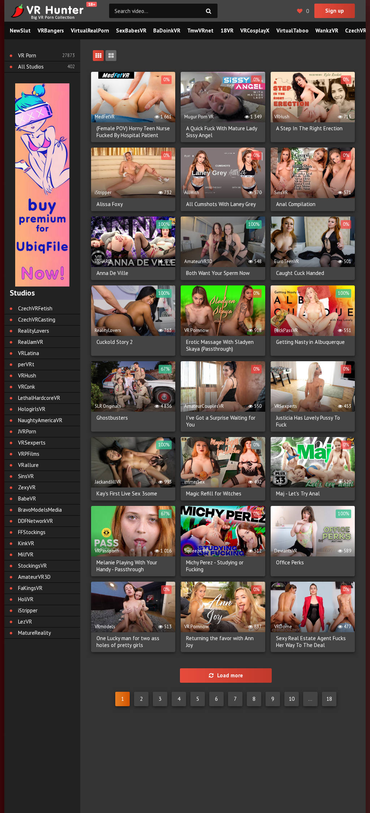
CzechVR (355, 30)
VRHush (27, 375)
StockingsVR (32, 565)
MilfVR (26, 554)
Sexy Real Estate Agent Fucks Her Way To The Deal (311, 641)
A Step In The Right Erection (309, 128)
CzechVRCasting (36, 319)
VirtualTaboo (292, 30)
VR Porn (27, 55)
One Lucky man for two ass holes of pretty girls (127, 641)
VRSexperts (32, 442)
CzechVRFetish (35, 308)
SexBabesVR (131, 30)
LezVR (25, 621)
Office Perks (290, 562)
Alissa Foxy (109, 204)
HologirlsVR (32, 409)
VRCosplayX (255, 30)
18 (329, 698)
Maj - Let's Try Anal (298, 493)
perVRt (26, 364)
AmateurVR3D (34, 576)
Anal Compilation (295, 204)
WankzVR (326, 30)
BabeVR (27, 498)
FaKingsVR (30, 588)
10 (291, 698)
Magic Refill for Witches (213, 493)
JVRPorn (27, 431)
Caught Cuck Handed (300, 273)
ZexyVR (27, 487)
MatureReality (34, 632)
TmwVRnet (200, 30)
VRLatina (28, 353)
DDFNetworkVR (35, 520)
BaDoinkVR (166, 30)
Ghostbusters (112, 417)
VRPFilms (28, 453)
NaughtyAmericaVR (40, 420)
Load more (230, 675)
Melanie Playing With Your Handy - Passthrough (126, 566)
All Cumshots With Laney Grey (221, 204)
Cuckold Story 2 (114, 341)
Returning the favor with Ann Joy (220, 641)
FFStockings (32, 532)
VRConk (26, 386)
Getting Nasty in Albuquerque (310, 341)
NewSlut (20, 30)
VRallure (28, 465)
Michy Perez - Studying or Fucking (215, 566)
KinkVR (26, 543)
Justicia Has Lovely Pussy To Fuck (308, 421)
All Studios (31, 66)
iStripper (28, 610)
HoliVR (26, 599)
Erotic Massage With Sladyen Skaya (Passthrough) (220, 345)
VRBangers (51, 30)
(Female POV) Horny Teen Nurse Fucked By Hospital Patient (133, 132)
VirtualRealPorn (90, 30)
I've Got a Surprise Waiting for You (220, 421)
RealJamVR (30, 341)
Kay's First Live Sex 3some (126, 493)
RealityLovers (33, 330)
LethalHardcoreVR (39, 397)
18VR (226, 30)
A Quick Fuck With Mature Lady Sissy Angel (221, 132)
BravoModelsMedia (40, 509)
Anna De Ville (112, 273)
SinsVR (26, 476)
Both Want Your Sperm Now (218, 273)
